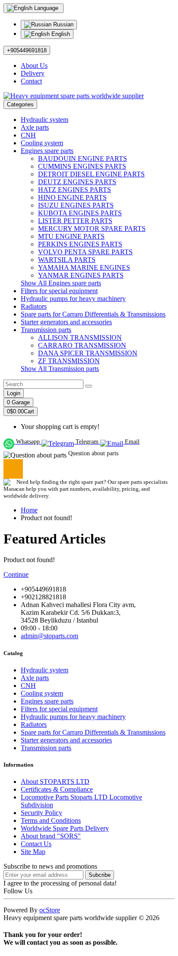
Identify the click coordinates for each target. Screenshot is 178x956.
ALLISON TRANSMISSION (80, 337)
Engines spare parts (47, 150)
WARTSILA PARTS (66, 259)
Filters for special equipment (59, 290)
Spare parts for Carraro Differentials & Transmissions (93, 314)
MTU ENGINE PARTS (71, 236)
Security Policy (41, 812)
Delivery (32, 73)
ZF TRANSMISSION (69, 360)
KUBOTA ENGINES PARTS (80, 213)
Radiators (34, 306)
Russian (62, 24)
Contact (31, 81)
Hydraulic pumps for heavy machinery (73, 298)
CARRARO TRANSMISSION (82, 345)
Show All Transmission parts (60, 368)
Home (29, 510)
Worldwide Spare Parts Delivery (65, 828)
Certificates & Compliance (57, 789)
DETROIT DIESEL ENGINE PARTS (91, 174)
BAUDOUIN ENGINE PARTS (82, 158)
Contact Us (36, 843)
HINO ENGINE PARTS (72, 197)
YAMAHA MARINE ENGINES (84, 267)
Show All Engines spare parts (61, 283)
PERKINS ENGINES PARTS (80, 244)
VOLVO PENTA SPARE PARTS (85, 252)
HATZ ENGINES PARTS (74, 189)
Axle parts (35, 127)
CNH (28, 135)
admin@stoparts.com (49, 635)
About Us (34, 65)
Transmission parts (46, 329)
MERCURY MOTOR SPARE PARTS (92, 228)
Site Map (33, 851)
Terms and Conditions (51, 820)
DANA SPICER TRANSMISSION (87, 353)
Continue (16, 574)
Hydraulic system (44, 119)
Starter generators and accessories (66, 322)
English (60, 34)
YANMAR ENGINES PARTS (81, 275)
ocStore (49, 910)
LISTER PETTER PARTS (75, 220)
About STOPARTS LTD (55, 781)
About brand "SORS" (51, 836)
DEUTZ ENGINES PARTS (77, 181)
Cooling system (42, 143)
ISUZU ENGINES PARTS (76, 205)
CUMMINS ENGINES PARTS (82, 166)
